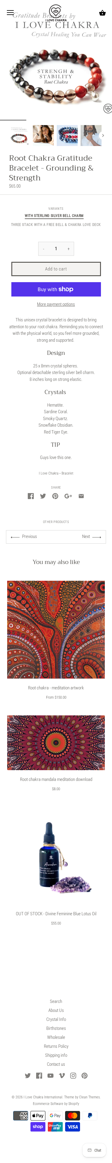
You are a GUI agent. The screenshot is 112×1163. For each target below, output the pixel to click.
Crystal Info (56, 1019)
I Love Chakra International (43, 1097)
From (56, 697)
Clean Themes (89, 1097)
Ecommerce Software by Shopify (56, 1104)
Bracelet (67, 473)
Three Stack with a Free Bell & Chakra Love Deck (56, 225)
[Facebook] (39, 1075)
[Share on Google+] (68, 495)
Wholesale (56, 1037)
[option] (19, 135)
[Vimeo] (62, 1075)
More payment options (56, 304)
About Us (56, 1010)
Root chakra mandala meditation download (56, 779)
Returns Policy (56, 1046)
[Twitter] (28, 1075)
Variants (55, 209)
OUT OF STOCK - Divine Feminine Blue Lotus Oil (56, 913)
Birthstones (56, 1028)
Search (56, 1001)
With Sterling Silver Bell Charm (54, 216)
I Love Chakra (49, 473)
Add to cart (56, 269)
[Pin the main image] (55, 495)
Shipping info (56, 1055)
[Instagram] (73, 1075)
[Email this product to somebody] (81, 495)
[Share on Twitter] (43, 495)
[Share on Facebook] (31, 495)
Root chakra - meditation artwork (56, 688)
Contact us (56, 1064)
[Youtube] (50, 1075)
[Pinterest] (85, 1075)
